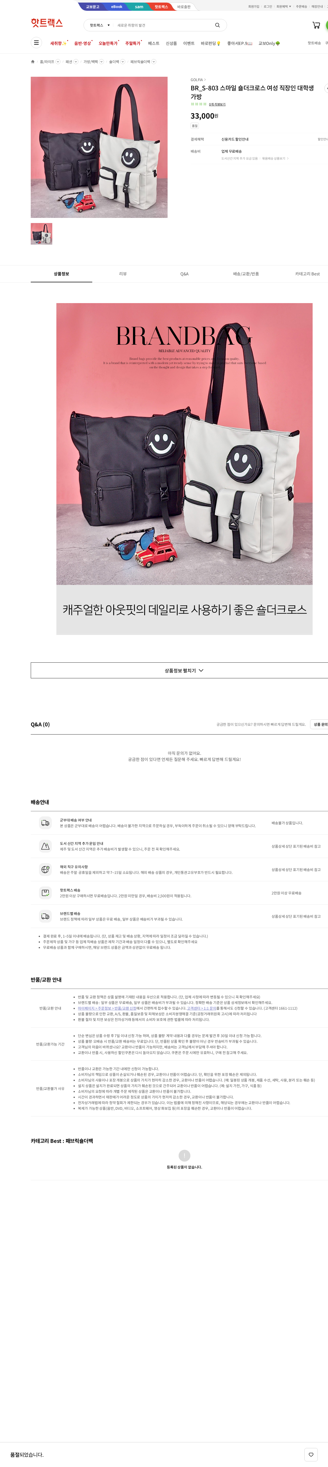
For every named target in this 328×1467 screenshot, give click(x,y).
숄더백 (114, 61)
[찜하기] (311, 1454)
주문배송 (301, 6)
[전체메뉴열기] (36, 42)
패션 (69, 61)
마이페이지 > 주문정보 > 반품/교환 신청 (107, 1008)
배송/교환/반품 (246, 274)
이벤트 (189, 43)
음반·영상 (82, 43)
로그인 (268, 6)
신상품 (171, 43)
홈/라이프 (47, 61)
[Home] (33, 62)
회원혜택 (282, 6)
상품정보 (61, 274)
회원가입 (254, 6)
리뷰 (123, 274)
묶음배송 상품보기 (273, 158)
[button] (208, 104)
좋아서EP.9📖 (239, 43)
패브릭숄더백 (140, 61)
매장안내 (317, 6)
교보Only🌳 (269, 43)
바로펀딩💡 (211, 43)
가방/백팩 (91, 61)
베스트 (154, 43)
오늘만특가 (108, 43)
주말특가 (132, 43)
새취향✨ (58, 43)
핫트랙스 (96, 25)
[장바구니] (316, 25)
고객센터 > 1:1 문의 (201, 1008)
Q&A (184, 274)
